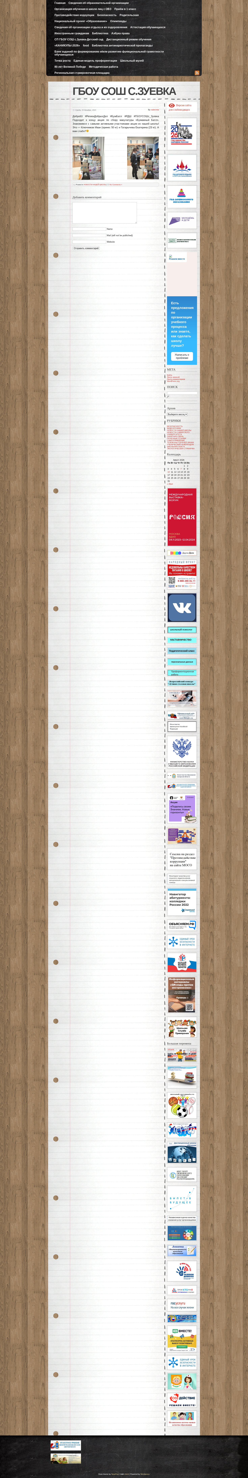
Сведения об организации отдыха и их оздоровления (90, 27)
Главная (59, 3)
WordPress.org (173, 381)
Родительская (129, 15)
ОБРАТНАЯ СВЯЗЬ (175, 436)
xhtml (126, 1474)
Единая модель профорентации (95, 60)
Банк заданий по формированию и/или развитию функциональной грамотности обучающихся (109, 53)
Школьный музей (132, 60)
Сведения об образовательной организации (98, 3)
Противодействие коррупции (74, 15)
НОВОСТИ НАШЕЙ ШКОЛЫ (95, 185)
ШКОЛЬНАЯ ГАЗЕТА (176, 447)
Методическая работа (103, 66)
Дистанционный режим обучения (128, 39)
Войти (169, 375)
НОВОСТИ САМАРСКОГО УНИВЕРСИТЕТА (178, 433)
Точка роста (62, 60)
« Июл (170, 484)
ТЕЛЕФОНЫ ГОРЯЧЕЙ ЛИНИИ (180, 442)
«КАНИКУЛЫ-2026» (67, 45)
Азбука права (120, 33)
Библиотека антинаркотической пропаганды (122, 45)
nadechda (155, 110)
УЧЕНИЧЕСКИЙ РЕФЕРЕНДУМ (180, 444)
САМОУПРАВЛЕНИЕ (176, 440)
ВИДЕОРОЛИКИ (174, 428)
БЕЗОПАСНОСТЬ (175, 426)
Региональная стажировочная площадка (81, 72)
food (86, 45)
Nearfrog (115, 1474)
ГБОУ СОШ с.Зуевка (124, 91)
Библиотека (100, 33)
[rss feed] (197, 73)
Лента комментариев (176, 379)
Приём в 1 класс (125, 9)
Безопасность (107, 15)
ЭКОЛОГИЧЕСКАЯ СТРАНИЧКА (181, 449)
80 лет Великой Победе (70, 66)
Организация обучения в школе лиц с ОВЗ (82, 9)
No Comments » (116, 185)
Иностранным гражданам (71, 33)
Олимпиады (118, 21)
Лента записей (173, 377)
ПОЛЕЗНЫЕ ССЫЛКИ (176, 438)
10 (169, 472)
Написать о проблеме (182, 356)
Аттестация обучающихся (147, 27)
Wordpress (145, 1474)
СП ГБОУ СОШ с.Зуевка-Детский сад (78, 39)
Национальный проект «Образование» (80, 21)
